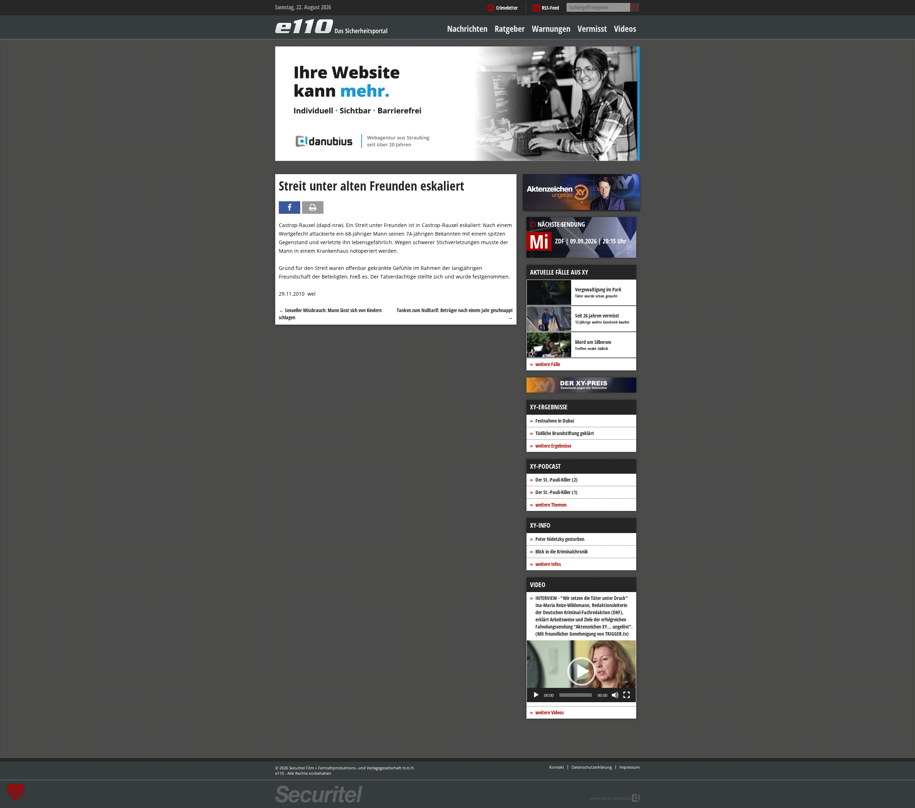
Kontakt (556, 767)
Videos (625, 28)
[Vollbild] (626, 695)
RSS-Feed (550, 7)
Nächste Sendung (561, 224)
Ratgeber (510, 28)
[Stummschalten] (615, 695)
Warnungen (551, 28)
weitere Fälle (547, 364)
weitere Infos (548, 564)
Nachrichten (467, 28)
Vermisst (592, 28)
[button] (581, 671)
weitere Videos (549, 712)
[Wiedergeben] (536, 695)
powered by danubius (610, 798)
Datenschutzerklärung (592, 767)
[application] (581, 671)
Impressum (629, 767)
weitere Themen (551, 504)
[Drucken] (312, 207)
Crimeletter (507, 7)
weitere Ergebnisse (553, 445)
